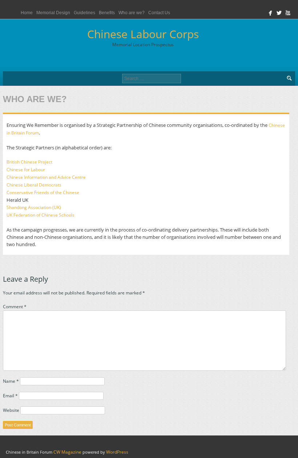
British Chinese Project (29, 162)
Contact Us (159, 12)
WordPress (117, 452)
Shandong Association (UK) (34, 207)
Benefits (107, 12)
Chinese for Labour (26, 169)
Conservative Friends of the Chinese (43, 192)
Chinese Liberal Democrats (34, 185)
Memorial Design (53, 12)
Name (11, 381)
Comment (15, 307)
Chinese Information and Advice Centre (46, 177)
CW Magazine (67, 452)
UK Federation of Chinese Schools (40, 215)
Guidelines (84, 12)
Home (27, 12)
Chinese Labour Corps (143, 37)
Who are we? (131, 12)
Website (11, 410)
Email (10, 396)
